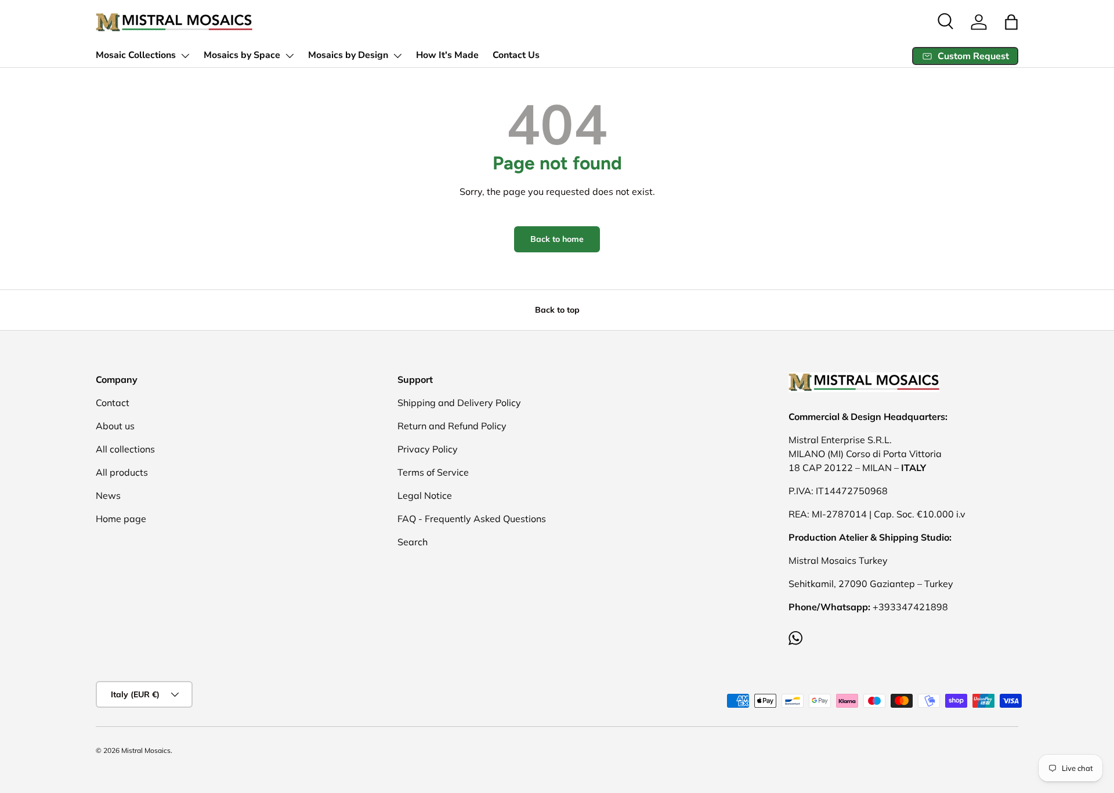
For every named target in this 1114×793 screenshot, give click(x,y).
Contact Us (516, 55)
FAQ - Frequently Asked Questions (471, 518)
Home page (121, 518)
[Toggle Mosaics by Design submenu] (397, 56)
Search (412, 542)
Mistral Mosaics (146, 750)
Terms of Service (433, 472)
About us (115, 426)
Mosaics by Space (242, 55)
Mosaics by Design (348, 55)
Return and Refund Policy (452, 426)
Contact (112, 402)
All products (122, 472)
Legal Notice (424, 495)
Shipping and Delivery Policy (459, 402)
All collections (125, 449)
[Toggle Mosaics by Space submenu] (289, 56)
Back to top (557, 310)
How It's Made (447, 55)
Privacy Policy (427, 449)
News (108, 495)
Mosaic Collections (136, 55)
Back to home (557, 239)
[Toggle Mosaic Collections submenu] (185, 56)
